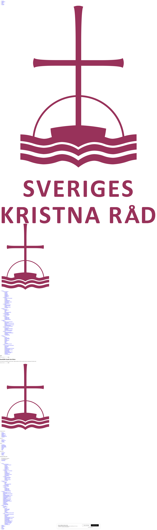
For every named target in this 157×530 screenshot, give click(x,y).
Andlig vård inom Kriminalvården (9, 345)
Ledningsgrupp (7, 473)
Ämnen (4, 344)
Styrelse (6, 471)
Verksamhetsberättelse (8, 479)
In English (3, 528)
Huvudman (6, 307)
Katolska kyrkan (7, 317)
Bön (5, 311)
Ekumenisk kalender (7, 305)
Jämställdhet (4, 498)
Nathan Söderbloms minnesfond (9, 332)
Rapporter (3, 447)
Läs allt (6, 337)
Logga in (3, 4)
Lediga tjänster (7, 302)
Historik (6, 465)
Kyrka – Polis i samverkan (8, 330)
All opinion (3, 444)
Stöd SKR (6, 468)
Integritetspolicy (7, 296)
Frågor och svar (4, 440)
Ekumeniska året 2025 (8, 325)
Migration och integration (6, 500)
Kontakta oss (3, 452)
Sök (8, 357)
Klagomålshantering (4, 436)
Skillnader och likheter (8, 319)
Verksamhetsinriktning (8, 304)
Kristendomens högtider (8, 312)
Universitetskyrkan (7, 354)
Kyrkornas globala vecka (8, 521)
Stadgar (6, 306)
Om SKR (6, 292)
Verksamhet (4, 476)
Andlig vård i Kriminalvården (9, 321)
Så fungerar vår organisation (8, 298)
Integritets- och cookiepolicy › (65, 526)
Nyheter (6, 339)
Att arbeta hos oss (7, 303)
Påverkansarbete (4, 445)
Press (2, 3)
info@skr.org (3, 460)
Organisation (5, 297)
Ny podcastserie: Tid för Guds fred (9, 512)
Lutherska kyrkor (7, 489)
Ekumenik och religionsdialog (9, 328)
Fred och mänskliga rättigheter (9, 326)
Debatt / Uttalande (7, 338)
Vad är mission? (7, 486)
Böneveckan (6, 346)
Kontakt (3, 434)
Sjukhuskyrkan (7, 334)
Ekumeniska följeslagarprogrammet (9, 324)
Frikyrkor (6, 316)
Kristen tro (3, 308)
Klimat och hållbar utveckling (7, 499)
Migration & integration (8, 352)
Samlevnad (6, 333)
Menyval (4, 331)
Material (3, 2)
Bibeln (6, 310)
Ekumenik (6, 294)
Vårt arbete (3, 320)
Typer (4, 507)
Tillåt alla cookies (94, 525)
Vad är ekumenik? (7, 314)
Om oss (3, 290)
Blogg (6, 341)
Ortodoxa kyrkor (7, 318)
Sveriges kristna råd (5, 291)
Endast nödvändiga (86, 525)
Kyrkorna (3, 441)
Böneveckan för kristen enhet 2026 (9, 323)
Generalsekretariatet (7, 300)
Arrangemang (3, 1)
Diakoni (6, 347)
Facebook (3, 453)
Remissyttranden (7, 340)
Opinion (3, 335)
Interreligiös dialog (7, 351)
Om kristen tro (5, 309)
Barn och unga (7, 322)
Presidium (6, 299)
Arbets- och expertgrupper (8, 474)
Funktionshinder (7, 327)
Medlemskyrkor (7, 295)
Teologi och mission (5, 313)
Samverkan (6, 293)
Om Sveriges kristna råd (8, 464)
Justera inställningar (90, 527)
